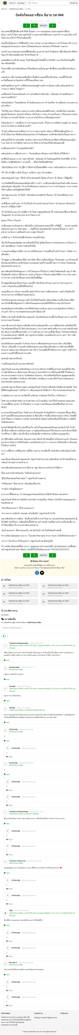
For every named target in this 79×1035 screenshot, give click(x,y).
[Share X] (42, 573)
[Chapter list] (34, 25)
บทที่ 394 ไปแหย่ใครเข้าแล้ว (35, 710)
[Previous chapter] (26, 25)
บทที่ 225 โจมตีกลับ (32, 814)
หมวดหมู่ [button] (20, 3)
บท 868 (28, 9)
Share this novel (41, 561)
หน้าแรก (12, 3)
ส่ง (5, 636)
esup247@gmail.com (49, 1017)
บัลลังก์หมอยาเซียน (16, 9)
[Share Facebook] (37, 573)
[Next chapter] (52, 25)
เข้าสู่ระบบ (74, 3)
